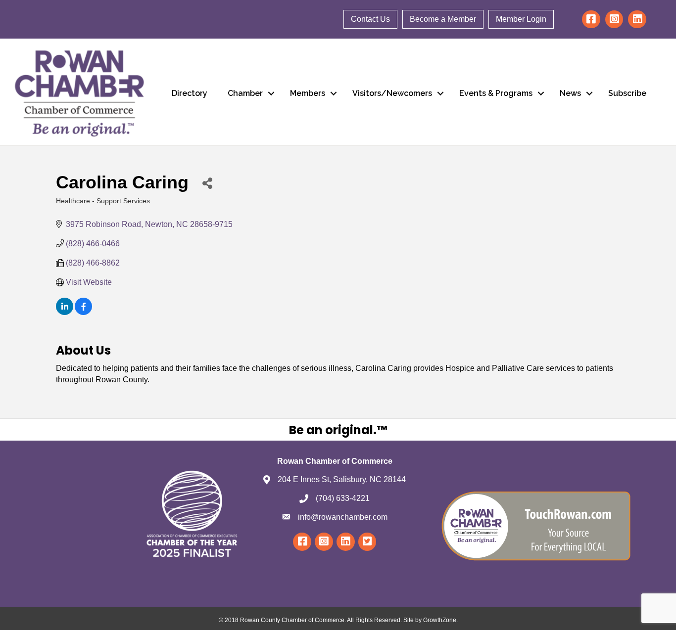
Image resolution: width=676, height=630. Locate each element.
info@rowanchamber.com (342, 517)
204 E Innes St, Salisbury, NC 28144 (342, 479)
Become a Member (443, 19)
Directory (189, 93)
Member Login (521, 19)
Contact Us (370, 19)
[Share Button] (207, 183)
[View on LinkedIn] (64, 312)
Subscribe (627, 93)
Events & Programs (495, 93)
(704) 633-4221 (343, 498)
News (570, 93)
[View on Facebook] (83, 312)
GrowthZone (439, 620)
